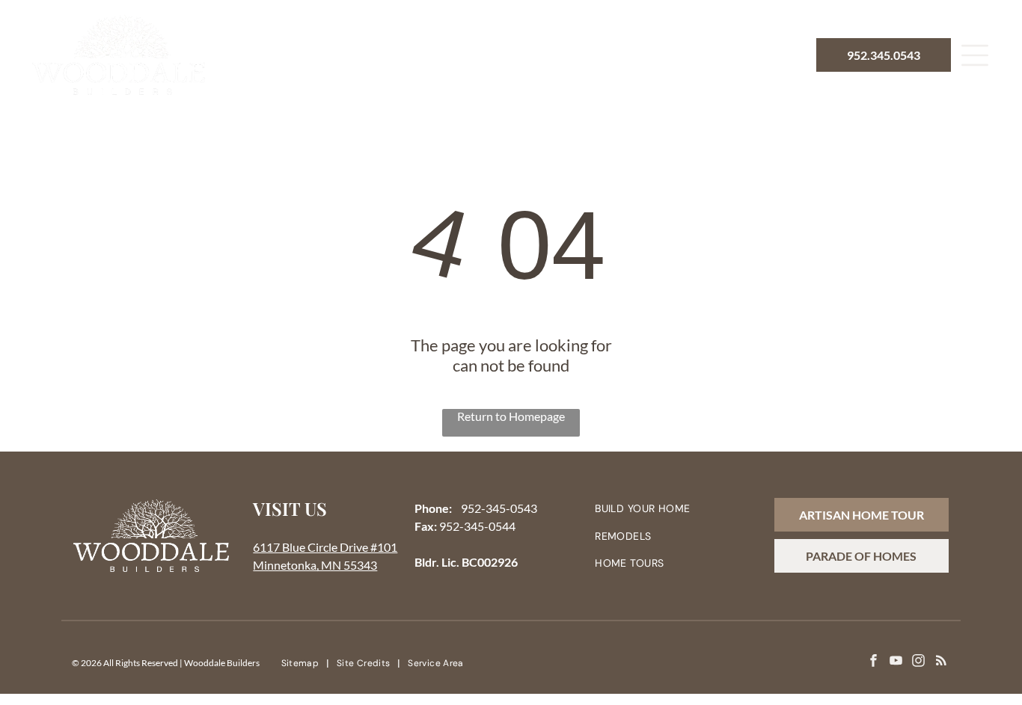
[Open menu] (974, 55)
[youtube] (896, 662)
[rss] (940, 662)
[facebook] (873, 662)
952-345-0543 (499, 508)
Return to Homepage (511, 416)
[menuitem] (315, 55)
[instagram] (918, 662)
